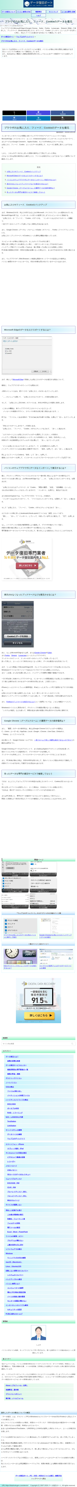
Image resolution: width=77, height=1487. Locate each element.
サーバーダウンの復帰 (14, 1130)
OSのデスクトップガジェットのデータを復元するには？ (20, 967)
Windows (9, 1253)
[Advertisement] (38, 83)
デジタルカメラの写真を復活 (16, 1153)
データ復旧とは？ (12, 1056)
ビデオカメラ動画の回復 (16, 1157)
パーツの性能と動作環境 (16, 1296)
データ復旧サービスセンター (16, 1065)
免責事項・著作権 (12, 1390)
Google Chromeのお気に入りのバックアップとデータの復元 (55, 936)
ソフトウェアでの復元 (14, 1249)
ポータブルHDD (13, 1108)
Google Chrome (40, 653)
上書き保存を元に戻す (15, 1245)
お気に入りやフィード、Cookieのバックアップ (24, 171)
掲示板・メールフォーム (14, 1398)
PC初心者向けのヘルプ (14, 1314)
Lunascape (22, 655)
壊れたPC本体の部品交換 (16, 1292)
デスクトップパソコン (14, 1078)
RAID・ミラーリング (15, 1113)
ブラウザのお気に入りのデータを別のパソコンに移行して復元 (20, 936)
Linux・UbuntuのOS (13, 1266)
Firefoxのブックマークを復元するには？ (20, 702)
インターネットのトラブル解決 (17, 1305)
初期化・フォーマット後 (16, 1219)
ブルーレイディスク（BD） (17, 1192)
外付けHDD (11, 1104)
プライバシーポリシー (14, 1394)
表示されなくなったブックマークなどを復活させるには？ (27, 184)
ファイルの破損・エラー (14, 1236)
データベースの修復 (14, 1134)
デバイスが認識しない (14, 1204)
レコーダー (11, 1161)
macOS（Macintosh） (14, 1262)
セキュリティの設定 (14, 1309)
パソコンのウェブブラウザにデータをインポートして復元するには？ (31, 180)
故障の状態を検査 (13, 1061)
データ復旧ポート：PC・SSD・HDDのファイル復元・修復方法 (38, 1476)
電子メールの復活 (13, 1227)
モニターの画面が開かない (17, 1301)
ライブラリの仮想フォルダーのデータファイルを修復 (55, 967)
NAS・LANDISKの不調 (14, 1117)
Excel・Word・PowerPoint (17, 1232)
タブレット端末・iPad (15, 1148)
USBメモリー (12, 1170)
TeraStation (11, 1121)
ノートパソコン (11, 1082)
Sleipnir (14, 655)
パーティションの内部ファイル (18, 1095)
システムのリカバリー (15, 1275)
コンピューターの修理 (15, 1288)
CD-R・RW (11, 1187)
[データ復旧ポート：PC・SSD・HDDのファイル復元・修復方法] (38, 4)
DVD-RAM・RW (13, 1183)
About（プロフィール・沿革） (17, 1385)
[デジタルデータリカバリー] (27, 580)
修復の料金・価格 (13, 1074)
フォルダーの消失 (13, 1223)
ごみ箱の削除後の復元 (15, 1214)
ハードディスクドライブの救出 (17, 1100)
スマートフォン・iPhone (15, 1144)
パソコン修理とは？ (13, 1283)
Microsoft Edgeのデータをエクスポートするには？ (25, 176)
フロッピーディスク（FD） (17, 1196)
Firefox (7, 655)
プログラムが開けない (15, 1240)
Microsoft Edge (18, 379)
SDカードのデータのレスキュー (18, 1174)
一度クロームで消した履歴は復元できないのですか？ (53, 740)
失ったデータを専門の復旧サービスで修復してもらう (26, 192)
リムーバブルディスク (14, 1179)
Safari (50, 653)
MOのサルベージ (13, 1200)
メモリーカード (11, 1166)
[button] (62, 118)
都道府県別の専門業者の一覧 (17, 1069)
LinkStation (11, 1126)
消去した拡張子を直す (14, 1210)
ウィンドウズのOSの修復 (16, 1258)
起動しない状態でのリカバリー (17, 1271)
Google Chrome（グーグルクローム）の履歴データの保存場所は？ (31, 188)
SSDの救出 (10, 1087)
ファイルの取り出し (14, 1091)
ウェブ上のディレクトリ (16, 1138)
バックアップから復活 (14, 1279)
